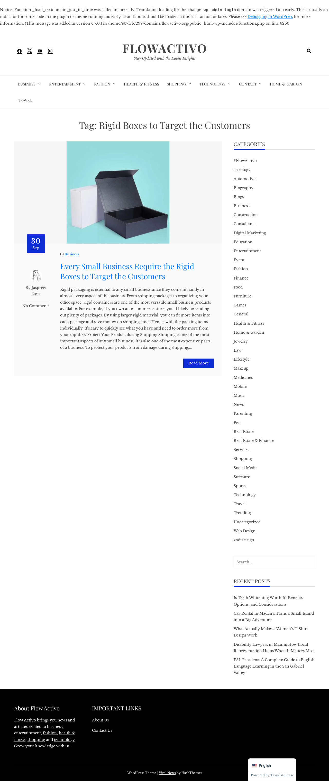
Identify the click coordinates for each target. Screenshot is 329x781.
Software (242, 477)
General (241, 314)
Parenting (243, 413)
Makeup (241, 368)
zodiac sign (244, 540)
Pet (237, 422)
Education (243, 242)
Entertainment (65, 83)
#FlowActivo (245, 160)
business (54, 726)
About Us (100, 720)
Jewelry (241, 341)
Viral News (167, 773)
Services (241, 449)
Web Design (244, 531)
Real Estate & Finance (254, 440)
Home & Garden (286, 83)
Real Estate (244, 431)
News (239, 404)
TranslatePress (281, 775)
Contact (248, 83)
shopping (36, 739)
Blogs (239, 197)
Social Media (246, 468)
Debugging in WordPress (270, 16)
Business (26, 83)
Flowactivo (164, 48)
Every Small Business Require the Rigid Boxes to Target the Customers (127, 271)
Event (239, 260)
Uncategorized (247, 522)
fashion (50, 733)
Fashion (102, 83)
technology (64, 739)
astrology (242, 169)
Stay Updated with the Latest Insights (165, 58)
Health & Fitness (141, 83)
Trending (242, 512)
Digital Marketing (250, 233)
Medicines (243, 377)
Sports (239, 486)
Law (237, 350)
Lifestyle (242, 359)
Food (238, 287)
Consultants (244, 223)
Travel (25, 100)
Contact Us (102, 730)
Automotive (244, 179)
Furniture (242, 296)
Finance (241, 278)
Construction (246, 215)
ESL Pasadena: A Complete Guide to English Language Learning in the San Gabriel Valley (274, 666)
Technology (212, 83)
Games (240, 305)
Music (239, 395)
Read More (198, 363)
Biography (243, 188)
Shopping (176, 83)
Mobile (240, 386)
